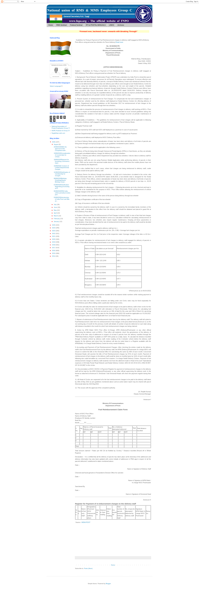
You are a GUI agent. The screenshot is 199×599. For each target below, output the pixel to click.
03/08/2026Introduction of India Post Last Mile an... (61, 199)
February (57, 218)
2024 (54, 228)
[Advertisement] (113, 539)
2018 (54, 245)
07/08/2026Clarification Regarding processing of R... (61, 186)
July (55, 204)
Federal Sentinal (76, 25)
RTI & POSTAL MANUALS (96, 25)
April (55, 213)
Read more (119, 42)
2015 (54, 253)
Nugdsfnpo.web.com (58, 133)
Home (50, 25)
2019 (54, 242)
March (56, 216)
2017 (54, 247)
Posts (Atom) (88, 568)
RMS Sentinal (61, 25)
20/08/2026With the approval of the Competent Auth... (60, 148)
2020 (54, 239)
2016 (54, 250)
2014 (54, 256)
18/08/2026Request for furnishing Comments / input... (61, 161)
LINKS (111, 25)
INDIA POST (86, 522)
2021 (54, 236)
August (56, 144)
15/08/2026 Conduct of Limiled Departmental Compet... (61, 167)
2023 (54, 231)
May (55, 210)
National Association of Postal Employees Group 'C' (61, 127)
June (55, 207)
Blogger (108, 583)
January (56, 221)
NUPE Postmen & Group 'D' (61, 130)
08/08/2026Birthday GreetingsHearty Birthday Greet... (60, 180)
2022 (54, 233)
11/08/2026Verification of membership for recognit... (61, 174)
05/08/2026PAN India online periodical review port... (61, 192)
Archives (121, 25)
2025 (54, 225)
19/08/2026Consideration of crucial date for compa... (61, 155)
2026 (54, 142)
